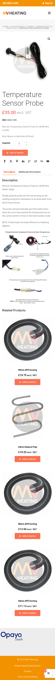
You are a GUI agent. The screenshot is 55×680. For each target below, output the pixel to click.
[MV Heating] (13, 13)
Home (6, 27)
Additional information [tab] (29, 172)
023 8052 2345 (10, 3)
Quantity (6, 143)
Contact (27, 671)
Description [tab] (9, 172)
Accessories (17, 27)
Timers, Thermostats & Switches (29, 27)
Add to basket (16, 153)
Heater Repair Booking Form (27, 666)
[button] (49, 39)
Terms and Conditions (27, 677)
